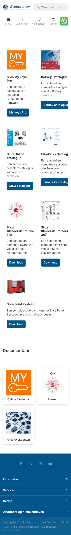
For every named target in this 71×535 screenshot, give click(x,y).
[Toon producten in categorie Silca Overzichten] (18, 423)
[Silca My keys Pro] (18, 83)
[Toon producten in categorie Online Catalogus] (18, 382)
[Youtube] (50, 464)
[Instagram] (40, 464)
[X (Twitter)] (31, 464)
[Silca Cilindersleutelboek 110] (18, 234)
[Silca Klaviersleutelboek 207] (52, 234)
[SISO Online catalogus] (18, 158)
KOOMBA (62, 522)
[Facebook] (21, 464)
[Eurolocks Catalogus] (52, 158)
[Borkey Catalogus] (52, 83)
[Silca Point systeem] (35, 303)
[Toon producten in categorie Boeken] (52, 382)
